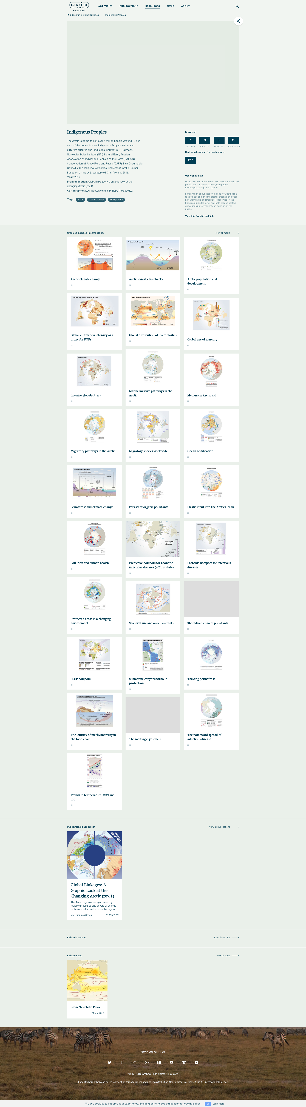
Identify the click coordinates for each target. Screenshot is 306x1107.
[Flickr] (147, 1066)
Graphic (76, 15)
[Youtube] (171, 1066)
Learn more (218, 1103)
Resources (152, 6)
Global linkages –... (93, 15)
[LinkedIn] (159, 1066)
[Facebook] (122, 1066)
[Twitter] (109, 1066)
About (185, 6)
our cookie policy (189, 1103)
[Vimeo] (184, 1066)
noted (109, 1082)
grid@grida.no (192, 206)
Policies (173, 1074)
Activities (105, 6)
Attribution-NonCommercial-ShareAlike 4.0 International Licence (192, 1082)
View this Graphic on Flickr (199, 216)
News (170, 6)
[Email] (196, 1066)
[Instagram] (134, 1066)
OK (208, 1104)
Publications (129, 6)
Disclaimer (159, 1074)
